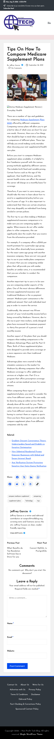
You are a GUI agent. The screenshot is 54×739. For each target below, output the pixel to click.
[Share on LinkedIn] (31, 477)
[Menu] (49, 23)
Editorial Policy (25, 699)
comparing (37, 496)
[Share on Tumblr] (23, 484)
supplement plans (15, 501)
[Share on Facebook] (17, 477)
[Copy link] (37, 484)
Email (10, 637)
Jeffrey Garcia (19, 511)
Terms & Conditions (19, 694)
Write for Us (37, 685)
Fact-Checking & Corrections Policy (25, 704)
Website (10, 651)
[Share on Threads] (30, 484)
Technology (29, 501)
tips (38, 501)
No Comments (16, 68)
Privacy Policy (35, 690)
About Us (25, 685)
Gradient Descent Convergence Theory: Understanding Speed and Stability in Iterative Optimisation (29, 444)
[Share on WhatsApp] (38, 477)
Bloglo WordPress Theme (31, 734)
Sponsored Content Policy (27, 709)
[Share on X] (24, 477)
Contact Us (12, 685)
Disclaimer (35, 694)
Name (10, 623)
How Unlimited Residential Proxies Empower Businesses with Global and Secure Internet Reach (28, 455)
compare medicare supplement (19, 496)
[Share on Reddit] (16, 484)
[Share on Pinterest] (10, 484)
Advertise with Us (17, 690)
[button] (17, 533)
